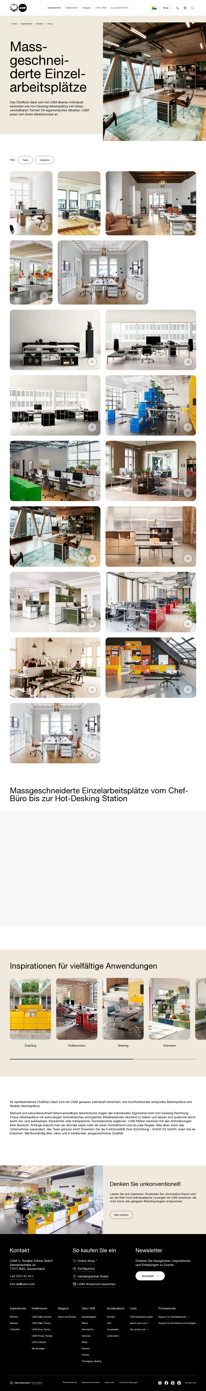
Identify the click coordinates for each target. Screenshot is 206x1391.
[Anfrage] (44, 227)
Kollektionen (71, 7)
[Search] (192, 7)
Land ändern (36, 1383)
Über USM (101, 7)
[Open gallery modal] (31, 203)
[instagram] (160, 1383)
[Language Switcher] (185, 7)
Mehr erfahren (121, 1214)
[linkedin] (179, 1383)
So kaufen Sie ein (120, 7)
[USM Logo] (18, 8)
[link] (18, 1317)
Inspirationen (54, 7)
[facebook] (166, 1383)
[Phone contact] (177, 7)
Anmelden (148, 1276)
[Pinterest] (172, 1383)
